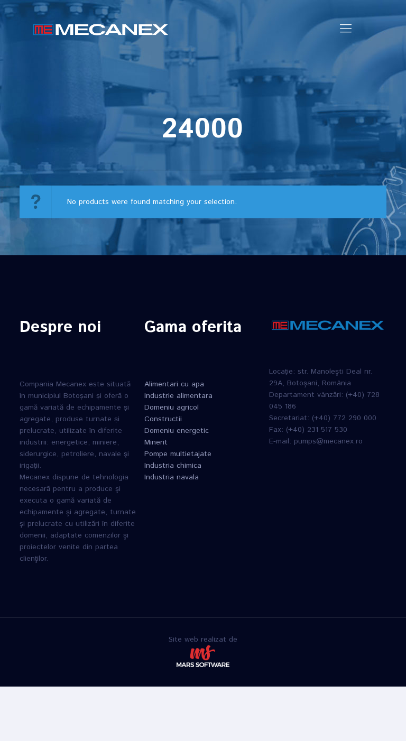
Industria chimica (172, 465)
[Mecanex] (100, 29)
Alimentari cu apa (174, 384)
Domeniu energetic (176, 430)
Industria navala (171, 477)
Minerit (156, 442)
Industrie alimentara (178, 396)
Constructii (163, 419)
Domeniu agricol (171, 407)
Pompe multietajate (177, 454)
